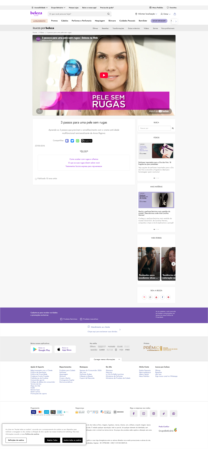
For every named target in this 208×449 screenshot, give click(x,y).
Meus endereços (145, 372)
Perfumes (62, 372)
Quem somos (35, 392)
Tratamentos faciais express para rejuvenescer (84, 166)
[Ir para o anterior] (173, 21)
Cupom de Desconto (87, 378)
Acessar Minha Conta (165, 14)
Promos (54, 20)
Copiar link (88, 141)
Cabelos (64, 20)
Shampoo (109, 370)
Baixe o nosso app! (89, 7)
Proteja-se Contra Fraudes (40, 376)
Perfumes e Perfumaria (81, 20)
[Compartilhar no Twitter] (72, 140)
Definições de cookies (16, 440)
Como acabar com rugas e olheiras (84, 159)
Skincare (112, 20)
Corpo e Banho (64, 378)
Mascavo (109, 372)
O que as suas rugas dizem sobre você (84, 163)
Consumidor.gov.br (37, 380)
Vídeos (146, 28)
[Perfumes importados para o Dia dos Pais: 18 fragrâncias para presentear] (156, 151)
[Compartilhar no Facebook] (67, 140)
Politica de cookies (32, 434)
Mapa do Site (35, 386)
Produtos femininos (70, 319)
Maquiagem (100, 20)
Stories (155, 28)
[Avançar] (173, 264)
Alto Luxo (83, 372)
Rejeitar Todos (52, 440)
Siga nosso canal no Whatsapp (166, 376)
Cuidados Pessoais (127, 20)
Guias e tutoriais (134, 28)
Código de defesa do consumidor (43, 382)
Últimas (95, 28)
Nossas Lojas (73, 7)
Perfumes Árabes (86, 374)
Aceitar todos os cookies (72, 440)
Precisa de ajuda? (107, 7)
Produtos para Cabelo (67, 370)
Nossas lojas (35, 390)
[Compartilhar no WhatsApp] (77, 140)
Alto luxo (158, 374)
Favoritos (173, 7)
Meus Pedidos (157, 7)
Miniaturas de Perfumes (114, 376)
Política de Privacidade (39, 374)
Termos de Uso (36, 384)
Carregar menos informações (104, 359)
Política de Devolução (38, 372)
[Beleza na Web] (36, 14)
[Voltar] (139, 264)
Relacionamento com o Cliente (41, 370)
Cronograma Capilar (66, 380)
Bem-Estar (143, 20)
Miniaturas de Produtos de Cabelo (118, 378)
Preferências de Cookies (39, 378)
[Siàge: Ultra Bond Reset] (39, 21)
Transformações (118, 28)
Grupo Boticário (57, 7)
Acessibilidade (39, 7)
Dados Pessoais (145, 370)
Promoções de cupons (39, 393)
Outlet (33, 388)
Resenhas (105, 28)
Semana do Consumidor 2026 (90, 370)
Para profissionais (167, 28)
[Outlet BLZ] (159, 21)
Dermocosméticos (65, 382)
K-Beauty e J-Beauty (86, 376)
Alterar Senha (144, 374)
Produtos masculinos (90, 319)
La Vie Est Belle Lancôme (115, 374)
